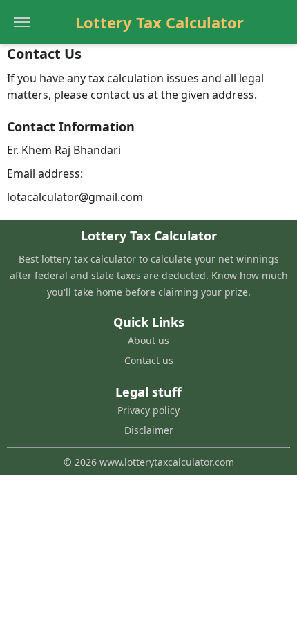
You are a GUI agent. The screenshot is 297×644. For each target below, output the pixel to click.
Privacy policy (148, 410)
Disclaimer (148, 430)
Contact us (148, 360)
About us (148, 340)
